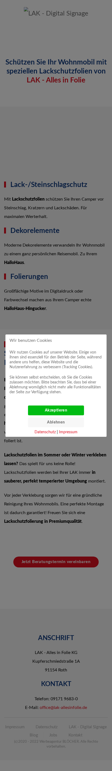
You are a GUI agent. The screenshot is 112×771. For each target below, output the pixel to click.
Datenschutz (45, 432)
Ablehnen (56, 422)
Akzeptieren (56, 410)
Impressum (68, 432)
